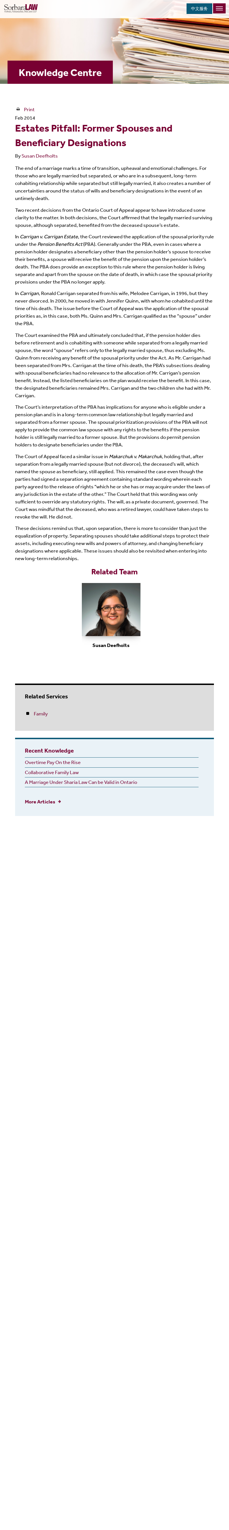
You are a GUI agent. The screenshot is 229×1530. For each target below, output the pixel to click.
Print (29, 109)
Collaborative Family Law (52, 772)
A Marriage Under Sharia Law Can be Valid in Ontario (81, 782)
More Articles (40, 801)
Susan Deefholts (40, 156)
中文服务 (199, 8)
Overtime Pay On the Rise (53, 762)
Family (41, 713)
